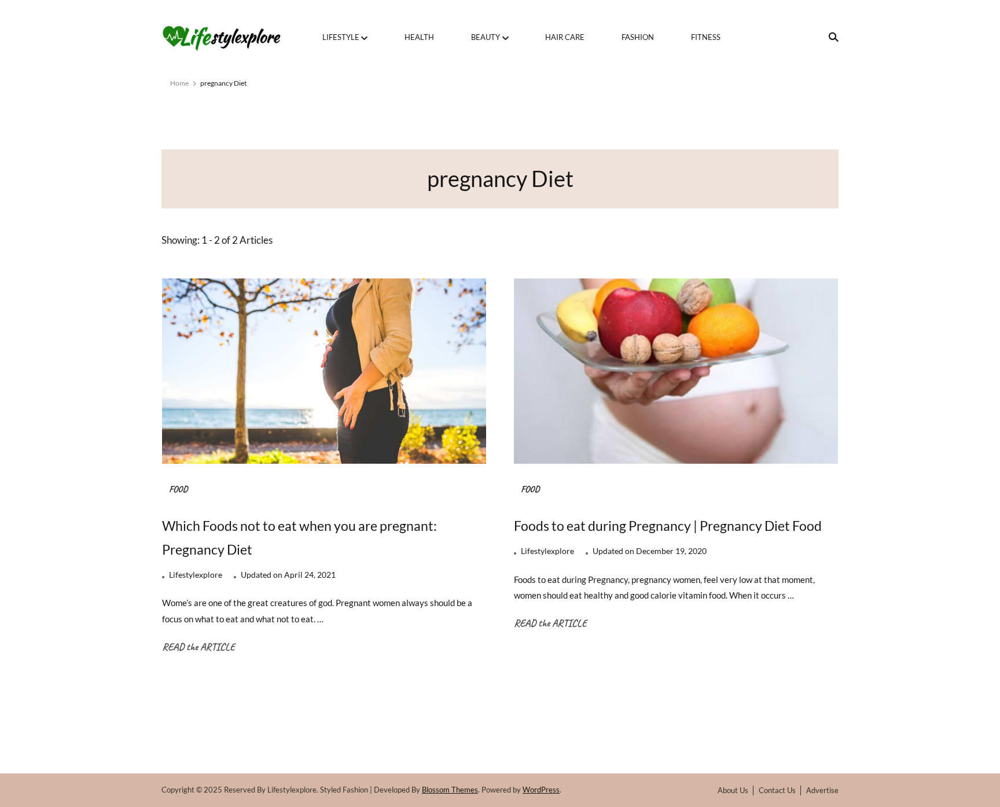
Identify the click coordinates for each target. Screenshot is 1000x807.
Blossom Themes (450, 789)
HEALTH (419, 37)
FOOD (178, 489)
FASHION (638, 37)
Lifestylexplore (195, 574)
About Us (733, 790)
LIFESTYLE (340, 37)
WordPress (541, 789)
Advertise (822, 790)
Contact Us (777, 790)
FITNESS (705, 37)
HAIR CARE (564, 37)
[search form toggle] (830, 37)
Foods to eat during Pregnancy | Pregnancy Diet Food (668, 526)
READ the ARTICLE (198, 646)
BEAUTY (485, 37)
